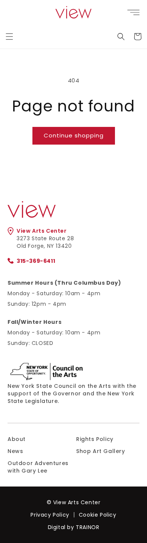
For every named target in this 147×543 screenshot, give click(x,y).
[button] (9, 36)
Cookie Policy (97, 515)
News (15, 451)
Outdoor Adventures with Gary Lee (38, 466)
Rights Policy (94, 439)
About (17, 439)
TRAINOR (87, 527)
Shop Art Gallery (100, 451)
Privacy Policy (50, 515)
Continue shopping (74, 135)
